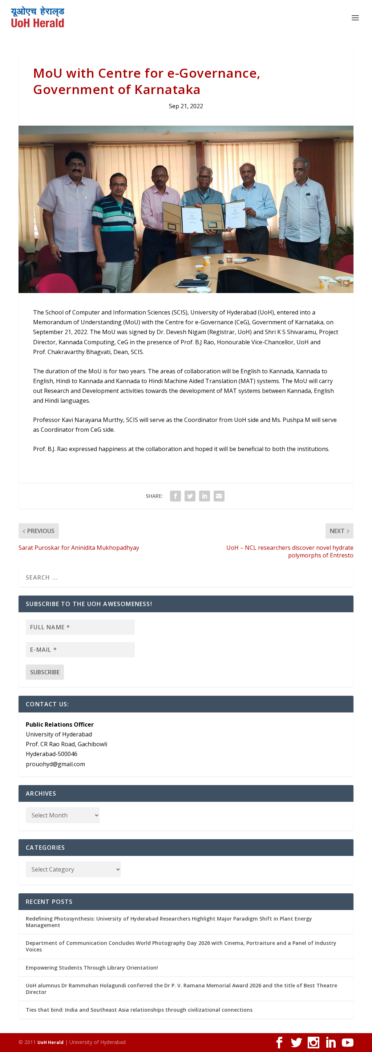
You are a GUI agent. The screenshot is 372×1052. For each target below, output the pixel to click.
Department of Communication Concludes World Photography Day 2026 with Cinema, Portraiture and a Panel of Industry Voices (181, 946)
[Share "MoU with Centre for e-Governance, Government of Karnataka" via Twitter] (190, 496)
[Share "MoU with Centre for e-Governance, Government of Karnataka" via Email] (219, 496)
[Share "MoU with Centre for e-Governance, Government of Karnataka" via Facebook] (175, 496)
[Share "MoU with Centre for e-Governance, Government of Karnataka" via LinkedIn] (204, 496)
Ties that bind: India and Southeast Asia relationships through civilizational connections (139, 1009)
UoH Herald (50, 1042)
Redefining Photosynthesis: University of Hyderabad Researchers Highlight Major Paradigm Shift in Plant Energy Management (169, 922)
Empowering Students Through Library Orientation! (92, 967)
